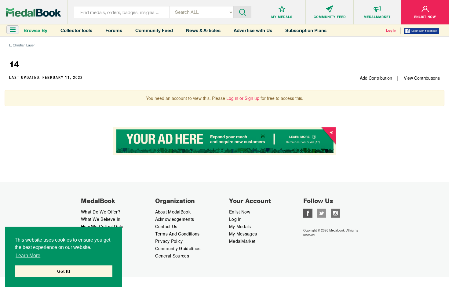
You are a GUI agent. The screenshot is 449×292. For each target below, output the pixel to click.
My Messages (243, 234)
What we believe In (100, 219)
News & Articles (203, 30)
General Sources (172, 256)
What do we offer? (100, 212)
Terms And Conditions (177, 234)
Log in (391, 30)
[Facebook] (307, 213)
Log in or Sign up (242, 98)
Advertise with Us (253, 30)
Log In (235, 219)
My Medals (240, 226)
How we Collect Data (102, 226)
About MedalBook (173, 212)
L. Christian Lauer (22, 45)
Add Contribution (376, 78)
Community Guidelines (178, 248)
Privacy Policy (169, 241)
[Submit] (242, 11)
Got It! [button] (63, 271)
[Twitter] (321, 213)
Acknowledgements (174, 219)
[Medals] (33, 12)
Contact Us (166, 226)
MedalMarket (242, 241)
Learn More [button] (28, 255)
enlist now (239, 212)
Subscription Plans (306, 30)
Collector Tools (76, 30)
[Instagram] (335, 213)
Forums (113, 30)
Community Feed (154, 30)
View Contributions (422, 78)
